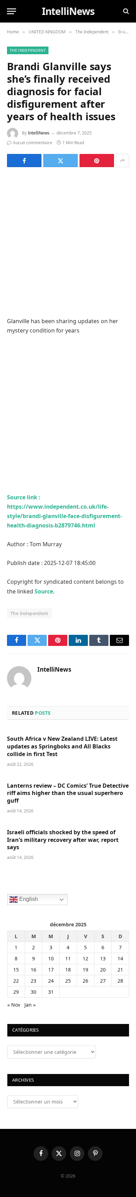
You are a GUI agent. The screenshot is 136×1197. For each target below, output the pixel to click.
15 (16, 969)
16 (33, 969)
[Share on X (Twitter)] (60, 160)
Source (44, 591)
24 (51, 980)
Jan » (30, 1004)
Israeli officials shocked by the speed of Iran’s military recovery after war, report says (63, 839)
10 (51, 958)
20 (103, 969)
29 (16, 992)
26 (85, 980)
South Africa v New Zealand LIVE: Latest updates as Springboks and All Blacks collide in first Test (62, 746)
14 (120, 958)
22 (16, 980)
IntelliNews (39, 133)
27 (103, 980)
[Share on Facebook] (24, 160)
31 (51, 992)
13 (103, 958)
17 (51, 969)
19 (85, 969)
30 (33, 992)
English (28, 899)
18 (68, 969)
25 (68, 980)
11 (68, 958)
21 (120, 969)
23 (33, 980)
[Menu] (11, 11)
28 (120, 980)
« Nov (13, 1004)
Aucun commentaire (32, 143)
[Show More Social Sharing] (122, 160)
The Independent (28, 50)
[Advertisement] (68, 246)
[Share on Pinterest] (97, 160)
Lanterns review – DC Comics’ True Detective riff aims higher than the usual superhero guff (68, 793)
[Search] (125, 11)
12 (85, 958)
